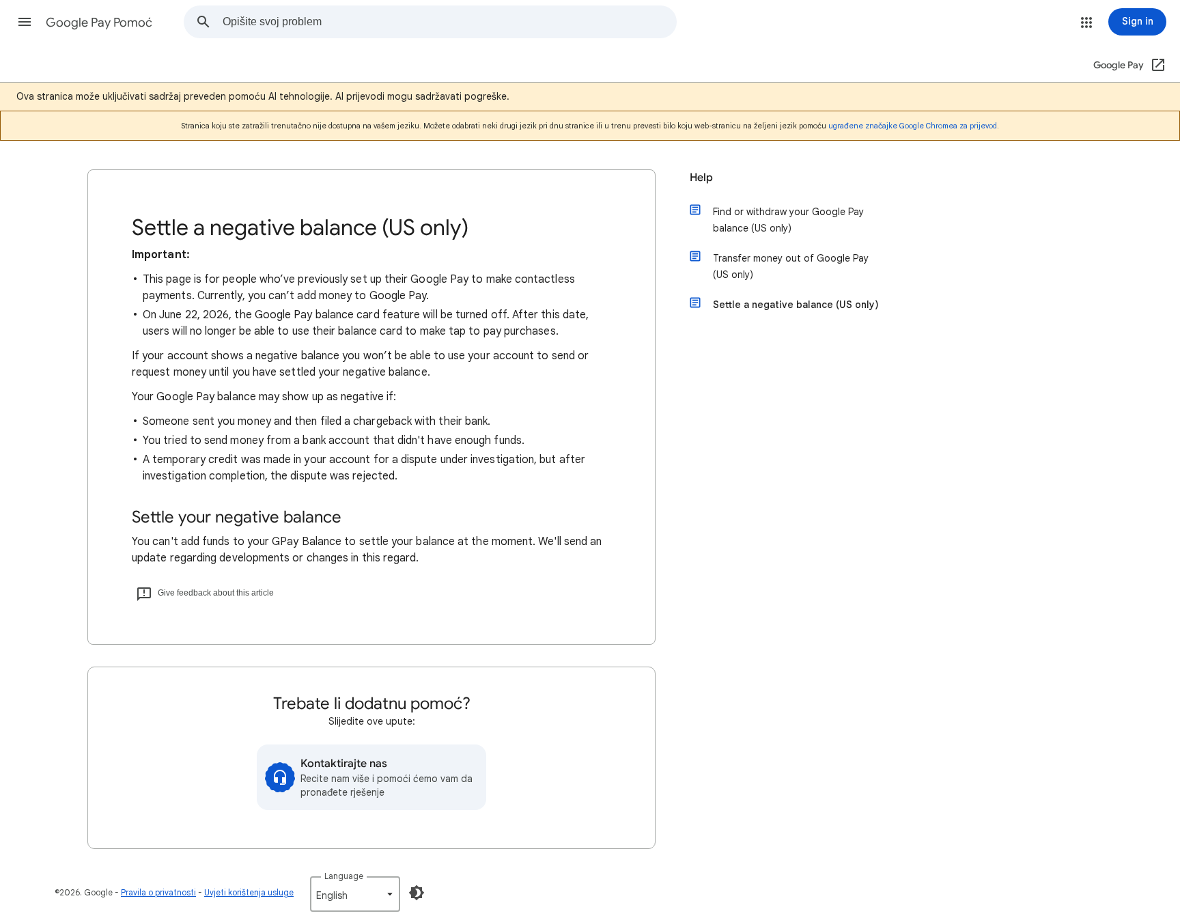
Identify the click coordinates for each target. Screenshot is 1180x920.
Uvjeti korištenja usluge (249, 892)
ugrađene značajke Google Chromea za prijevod (912, 125)
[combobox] (449, 22)
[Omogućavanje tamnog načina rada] (416, 892)
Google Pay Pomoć (99, 22)
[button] (24, 21)
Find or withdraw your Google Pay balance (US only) (788, 220)
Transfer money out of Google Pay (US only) (791, 266)
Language (343, 876)
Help (701, 177)
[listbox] (355, 894)
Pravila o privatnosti (158, 892)
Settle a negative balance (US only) (796, 304)
